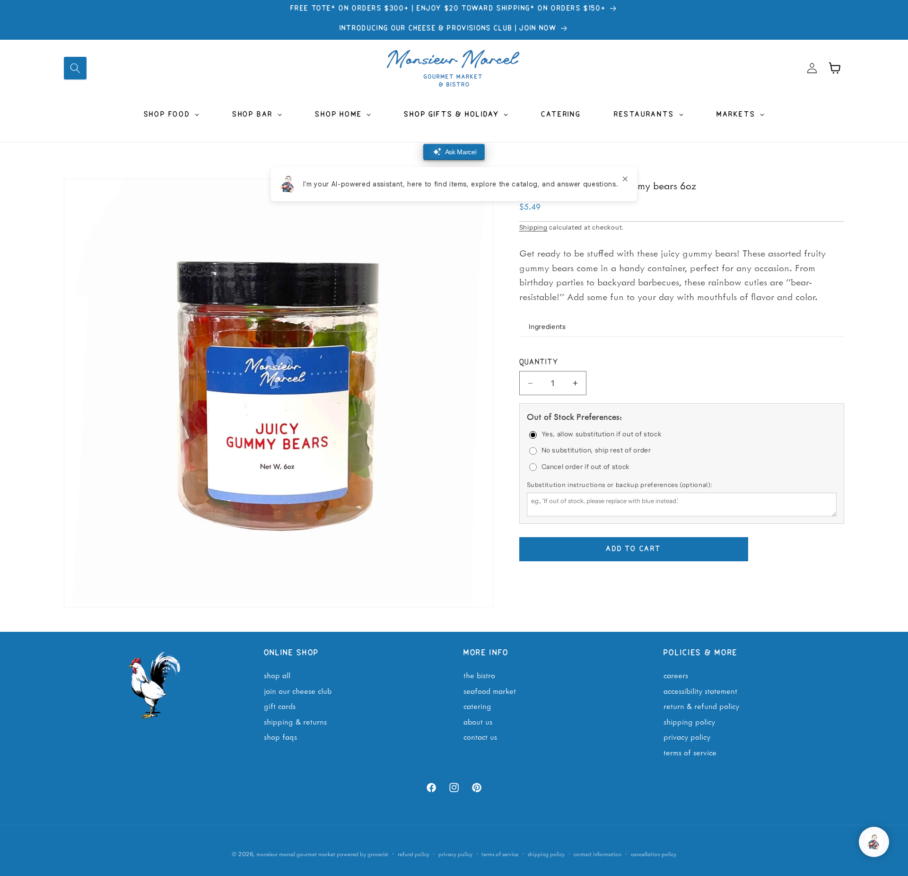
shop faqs (280, 737)
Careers (676, 675)
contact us (480, 737)
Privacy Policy (687, 737)
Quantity (539, 363)
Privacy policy (455, 853)
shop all (277, 675)
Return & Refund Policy (701, 706)
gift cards (280, 706)
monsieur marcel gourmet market (295, 853)
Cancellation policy (653, 853)
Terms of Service (690, 752)
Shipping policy (546, 853)
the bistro (479, 675)
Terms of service (499, 853)
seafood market (489, 690)
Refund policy (413, 853)
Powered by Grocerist (362, 853)
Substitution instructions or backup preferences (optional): (619, 484)
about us (477, 721)
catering (477, 706)
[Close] (625, 179)
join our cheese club (298, 690)
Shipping (533, 227)
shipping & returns (295, 721)
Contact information (597, 853)
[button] (75, 68)
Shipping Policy (689, 721)
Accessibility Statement (700, 690)
